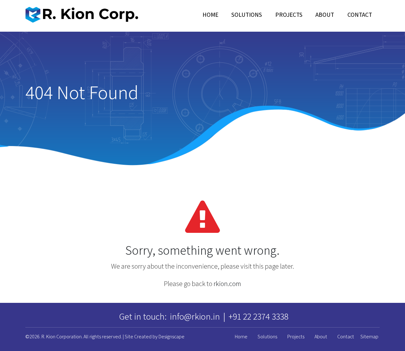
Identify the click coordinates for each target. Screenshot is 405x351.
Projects (288, 14)
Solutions (246, 14)
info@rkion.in (195, 316)
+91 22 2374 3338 (258, 316)
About (324, 14)
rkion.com (227, 283)
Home (210, 14)
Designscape (171, 336)
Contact (359, 14)
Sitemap (369, 336)
